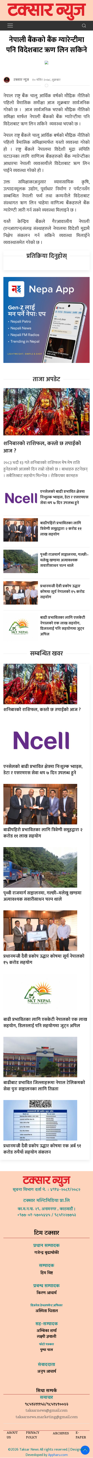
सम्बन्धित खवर (46, 653)
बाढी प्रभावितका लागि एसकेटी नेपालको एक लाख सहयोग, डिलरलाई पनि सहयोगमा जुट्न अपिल (62, 625)
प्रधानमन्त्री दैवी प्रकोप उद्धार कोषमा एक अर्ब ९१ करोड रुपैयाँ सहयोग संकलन (42, 1149)
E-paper (81, 1435)
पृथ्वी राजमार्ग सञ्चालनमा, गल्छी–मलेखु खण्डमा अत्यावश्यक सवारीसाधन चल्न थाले (64, 560)
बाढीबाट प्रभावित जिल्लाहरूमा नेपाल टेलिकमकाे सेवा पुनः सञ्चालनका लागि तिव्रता (44, 1086)
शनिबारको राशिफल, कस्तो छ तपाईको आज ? (42, 447)
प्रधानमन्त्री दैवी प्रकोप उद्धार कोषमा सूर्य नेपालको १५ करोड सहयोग (62, 591)
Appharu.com (58, 1455)
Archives (61, 1434)
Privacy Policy (32, 1435)
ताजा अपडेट (46, 379)
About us (12, 1435)
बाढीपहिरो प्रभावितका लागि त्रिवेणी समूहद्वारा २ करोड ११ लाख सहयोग (61, 528)
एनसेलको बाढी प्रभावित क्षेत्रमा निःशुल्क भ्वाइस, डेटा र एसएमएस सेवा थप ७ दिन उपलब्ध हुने (64, 497)
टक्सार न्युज (21, 80)
